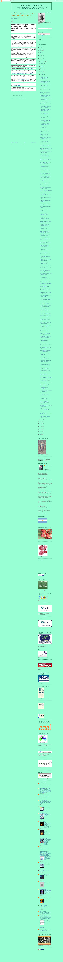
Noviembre (41, 871)
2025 (40, 47)
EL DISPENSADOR (43, 783)
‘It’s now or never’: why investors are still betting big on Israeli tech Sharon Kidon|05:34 (45, 802)
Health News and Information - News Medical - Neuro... (45, 174)
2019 (40, 57)
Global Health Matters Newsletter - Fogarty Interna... (46, 277)
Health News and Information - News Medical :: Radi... (45, 171)
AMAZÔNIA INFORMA (44, 905)
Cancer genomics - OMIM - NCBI (45, 315)
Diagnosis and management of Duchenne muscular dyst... (45, 409)
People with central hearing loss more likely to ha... (45, 243)
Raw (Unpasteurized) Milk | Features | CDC (44, 127)
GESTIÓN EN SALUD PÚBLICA (45, 794)
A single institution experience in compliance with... (45, 414)
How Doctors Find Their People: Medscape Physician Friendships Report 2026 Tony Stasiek (44, 796)
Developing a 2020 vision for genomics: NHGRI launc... (45, 364)
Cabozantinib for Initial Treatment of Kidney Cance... (46, 152)
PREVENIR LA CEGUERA (44, 862)
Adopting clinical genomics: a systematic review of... (45, 326)
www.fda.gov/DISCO (20, 90)
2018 (40, 58)
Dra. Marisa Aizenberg (44, 838)
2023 (40, 50)
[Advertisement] (20, 133)
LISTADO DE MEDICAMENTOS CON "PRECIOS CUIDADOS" (45, 913)
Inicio (25, 142)
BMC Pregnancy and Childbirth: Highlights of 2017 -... (45, 188)
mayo (42, 71)
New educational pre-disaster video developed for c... (45, 93)
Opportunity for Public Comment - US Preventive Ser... (46, 143)
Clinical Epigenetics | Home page (45, 204)
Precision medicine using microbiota (44, 354)
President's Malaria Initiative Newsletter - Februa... (45, 82)
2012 (40, 429)
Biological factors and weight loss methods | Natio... (46, 227)
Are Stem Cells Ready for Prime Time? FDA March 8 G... (45, 306)
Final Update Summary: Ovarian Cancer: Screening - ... (45, 146)
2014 (40, 426)
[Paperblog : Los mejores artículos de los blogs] (41, 576)
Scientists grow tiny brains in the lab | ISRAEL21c (45, 138)
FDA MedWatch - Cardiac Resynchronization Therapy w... (46, 298)
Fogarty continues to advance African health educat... (45, 279)
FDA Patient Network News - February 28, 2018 (45, 87)
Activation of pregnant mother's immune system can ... (45, 110)
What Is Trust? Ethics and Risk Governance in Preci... (45, 351)
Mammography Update (44, 284)
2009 (40, 434)
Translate (46, 35)
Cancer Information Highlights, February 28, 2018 (45, 121)
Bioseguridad (42, 806)
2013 (40, 428)
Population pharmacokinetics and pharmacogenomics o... (45, 356)
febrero (42, 76)
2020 (40, 55)
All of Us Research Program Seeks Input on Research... (45, 340)
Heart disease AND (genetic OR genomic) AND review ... (45, 372)
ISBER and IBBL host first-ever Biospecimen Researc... (45, 113)
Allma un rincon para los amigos (45, 929)
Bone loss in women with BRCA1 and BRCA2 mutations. (45, 334)
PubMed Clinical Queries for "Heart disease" (45, 375)
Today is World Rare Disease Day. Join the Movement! (45, 163)
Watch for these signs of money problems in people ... (45, 85)
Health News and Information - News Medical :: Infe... (45, 154)
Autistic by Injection (43, 889)
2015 (40, 424)
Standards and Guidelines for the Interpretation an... (45, 323)
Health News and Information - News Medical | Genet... (45, 166)
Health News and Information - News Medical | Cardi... (45, 182)
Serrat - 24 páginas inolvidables (47, 883)
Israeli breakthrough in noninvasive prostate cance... (45, 135)
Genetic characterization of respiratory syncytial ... (44, 388)
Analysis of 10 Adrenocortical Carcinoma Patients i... (45, 342)
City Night (45, 875)
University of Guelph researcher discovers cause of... (45, 257)
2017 (40, 421)
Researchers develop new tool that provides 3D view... (46, 249)
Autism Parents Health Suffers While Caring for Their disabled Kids (47, 892)
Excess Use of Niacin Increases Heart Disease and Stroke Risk (47, 858)
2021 (40, 53)
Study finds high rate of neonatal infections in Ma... (45, 263)
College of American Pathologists (45, 303)
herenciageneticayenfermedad (45, 788)
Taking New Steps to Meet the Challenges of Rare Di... (45, 308)
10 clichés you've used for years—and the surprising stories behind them (45, 785)
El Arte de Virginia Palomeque (45, 874)
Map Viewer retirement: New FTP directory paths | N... (45, 296)
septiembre (42, 64)
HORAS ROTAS (42, 821)
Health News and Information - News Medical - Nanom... (45, 177)
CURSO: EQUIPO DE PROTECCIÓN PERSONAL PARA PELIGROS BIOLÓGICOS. (47, 809)
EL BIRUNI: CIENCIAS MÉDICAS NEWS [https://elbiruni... (44, 78)
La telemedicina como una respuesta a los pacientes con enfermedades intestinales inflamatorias (47, 842)
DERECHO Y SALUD (43, 813)
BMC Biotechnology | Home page (46, 190)
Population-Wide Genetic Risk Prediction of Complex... (45, 393)
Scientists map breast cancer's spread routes (45, 254)
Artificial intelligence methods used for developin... (45, 251)
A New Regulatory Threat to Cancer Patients (45, 328)
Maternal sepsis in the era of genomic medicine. (45, 366)
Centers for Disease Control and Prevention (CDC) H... (45, 104)
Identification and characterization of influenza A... (46, 406)
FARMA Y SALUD (43, 911)
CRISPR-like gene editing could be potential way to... (45, 101)
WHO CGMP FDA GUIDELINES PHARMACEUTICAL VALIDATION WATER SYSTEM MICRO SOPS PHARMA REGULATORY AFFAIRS (45, 853)
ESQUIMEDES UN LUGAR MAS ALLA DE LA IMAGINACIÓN (45, 897)
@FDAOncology (17, 85)
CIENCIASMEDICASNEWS (31, 5)
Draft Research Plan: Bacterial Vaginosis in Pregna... (45, 140)
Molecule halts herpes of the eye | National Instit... (45, 222)
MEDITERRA (42, 927)
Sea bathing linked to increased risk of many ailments (45, 268)
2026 (40, 45)
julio (41, 68)
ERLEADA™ (30, 68)
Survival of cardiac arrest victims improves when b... (45, 260)
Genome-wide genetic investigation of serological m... (46, 399)
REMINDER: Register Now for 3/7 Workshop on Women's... (46, 149)
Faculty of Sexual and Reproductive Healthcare (44, 301)
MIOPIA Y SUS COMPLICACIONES (47, 864)
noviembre (42, 61)
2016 (40, 423)
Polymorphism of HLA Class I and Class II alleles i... (46, 391)
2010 (40, 432)
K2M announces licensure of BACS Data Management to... (45, 232)
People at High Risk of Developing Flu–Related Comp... (44, 402)
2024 (40, 49)
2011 (40, 431)
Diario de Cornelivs (43, 829)
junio (42, 69)
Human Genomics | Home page (45, 203)
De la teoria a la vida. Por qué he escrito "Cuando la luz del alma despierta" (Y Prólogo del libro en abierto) (47, 833)
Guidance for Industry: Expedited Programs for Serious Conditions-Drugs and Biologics (23, 72)
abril (41, 72)
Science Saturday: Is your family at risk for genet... (46, 382)
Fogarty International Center (45, 281)
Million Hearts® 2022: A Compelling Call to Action (45, 379)
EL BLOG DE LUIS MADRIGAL (43, 847)
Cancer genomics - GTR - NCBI (45, 313)
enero (42, 419)
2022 (40, 52)
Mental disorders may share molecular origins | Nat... (44, 225)
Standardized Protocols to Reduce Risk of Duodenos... (45, 274)
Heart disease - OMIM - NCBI (45, 370)
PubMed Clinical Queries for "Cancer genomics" (45, 320)
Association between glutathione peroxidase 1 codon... (45, 361)
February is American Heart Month (46, 377)
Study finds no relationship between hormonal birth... (45, 237)
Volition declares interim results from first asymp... (45, 118)
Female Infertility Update (44, 286)
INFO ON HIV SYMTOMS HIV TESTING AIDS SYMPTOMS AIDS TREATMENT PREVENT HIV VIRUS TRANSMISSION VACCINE (45, 917)
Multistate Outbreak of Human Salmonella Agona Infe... (45, 132)
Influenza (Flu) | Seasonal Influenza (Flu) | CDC (44, 385)
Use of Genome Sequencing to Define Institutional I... (45, 396)
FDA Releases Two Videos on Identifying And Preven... (45, 124)
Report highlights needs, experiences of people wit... (45, 115)
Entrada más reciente (14, 142)
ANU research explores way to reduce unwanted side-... (45, 246)
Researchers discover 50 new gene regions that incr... (46, 99)
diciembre (42, 60)
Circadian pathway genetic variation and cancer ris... (44, 331)
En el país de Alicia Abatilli (44, 870)
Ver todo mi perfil (42, 513)
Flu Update (42, 229)
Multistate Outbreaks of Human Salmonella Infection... (45, 129)
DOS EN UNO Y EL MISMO (44, 848)
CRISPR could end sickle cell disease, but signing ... (45, 417)
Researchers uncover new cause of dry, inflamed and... (45, 265)
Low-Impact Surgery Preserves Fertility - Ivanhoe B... (45, 411)
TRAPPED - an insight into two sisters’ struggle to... (45, 212)
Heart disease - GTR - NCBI (44, 368)
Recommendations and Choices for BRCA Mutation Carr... (45, 337)
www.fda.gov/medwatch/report (23, 79)
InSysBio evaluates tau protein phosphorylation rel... (45, 96)
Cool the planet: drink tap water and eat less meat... (45, 185)
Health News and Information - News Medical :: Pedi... (45, 168)
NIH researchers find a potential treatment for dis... (45, 293)
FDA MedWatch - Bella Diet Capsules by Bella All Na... (45, 219)
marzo (42, 74)
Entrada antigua (33, 142)
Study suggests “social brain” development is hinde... (45, 235)
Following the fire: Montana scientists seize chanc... (45, 240)
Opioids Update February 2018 (45, 288)
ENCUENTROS (42, 881)
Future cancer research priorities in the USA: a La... (46, 345)
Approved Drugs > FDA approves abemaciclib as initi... (45, 290)
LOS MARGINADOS (43, 800)
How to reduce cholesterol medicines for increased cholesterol (47, 922)
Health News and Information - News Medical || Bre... (45, 271)
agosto (42, 66)
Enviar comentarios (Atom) (20, 144)
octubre (42, 63)
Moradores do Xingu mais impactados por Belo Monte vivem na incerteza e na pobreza (45, 907)
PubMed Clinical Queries (44, 358)
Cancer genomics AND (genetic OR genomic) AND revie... (45, 317)
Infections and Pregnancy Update (45, 283)
